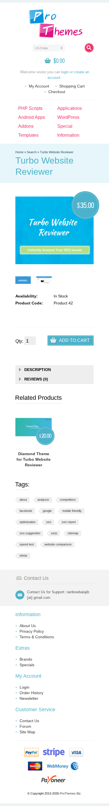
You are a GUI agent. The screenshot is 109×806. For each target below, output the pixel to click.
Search (32, 152)
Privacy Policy (32, 631)
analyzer (43, 499)
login (65, 72)
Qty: (19, 341)
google (47, 510)
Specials (27, 665)
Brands (26, 659)
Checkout (56, 91)
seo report (69, 522)
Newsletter (29, 698)
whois (23, 555)
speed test (27, 544)
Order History (31, 693)
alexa (23, 499)
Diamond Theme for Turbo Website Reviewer (33, 459)
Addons (26, 126)
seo (48, 522)
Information (68, 135)
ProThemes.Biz (70, 793)
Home (19, 152)
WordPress (68, 117)
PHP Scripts (30, 108)
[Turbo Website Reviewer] (23, 280)
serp (54, 533)
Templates (28, 135)
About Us (28, 625)
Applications (69, 108)
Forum (25, 726)
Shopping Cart (72, 86)
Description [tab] (37, 369)
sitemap (73, 533)
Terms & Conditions (37, 637)
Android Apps (31, 117)
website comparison (58, 544)
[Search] (89, 47)
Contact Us (29, 720)
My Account (39, 86)
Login (24, 687)
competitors (68, 499)
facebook (26, 510)
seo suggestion (30, 533)
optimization (27, 522)
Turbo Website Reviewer (57, 152)
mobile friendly (72, 510)
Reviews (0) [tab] (36, 379)
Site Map (27, 732)
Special (64, 126)
